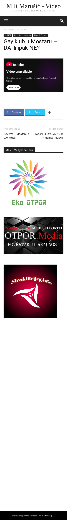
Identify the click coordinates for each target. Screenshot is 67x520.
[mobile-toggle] (6, 21)
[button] (62, 21)
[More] (49, 112)
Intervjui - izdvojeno (22, 35)
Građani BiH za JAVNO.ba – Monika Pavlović (48, 135)
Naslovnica (9, 29)
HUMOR (22, 29)
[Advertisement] (33, 369)
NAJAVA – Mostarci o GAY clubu (16, 135)
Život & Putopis (40, 35)
